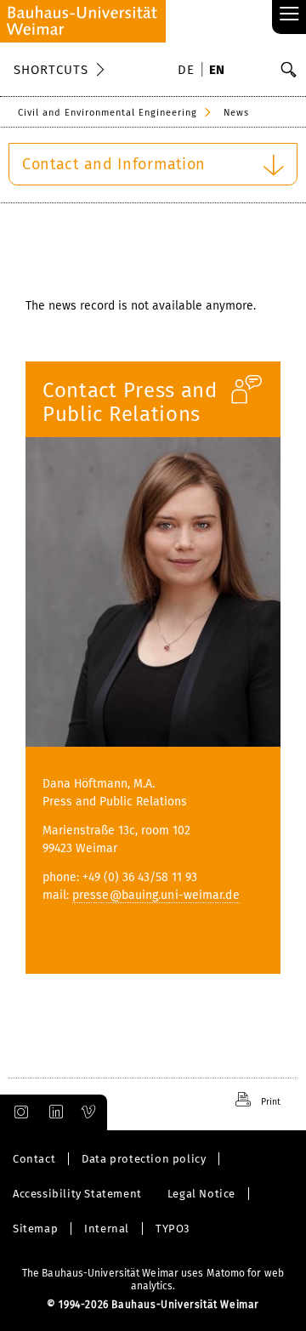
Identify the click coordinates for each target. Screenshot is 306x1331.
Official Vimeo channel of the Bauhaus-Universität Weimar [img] (89, 1112)
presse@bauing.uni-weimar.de (156, 895)
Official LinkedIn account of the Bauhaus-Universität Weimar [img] (53, 1112)
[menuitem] (188, 71)
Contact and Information (114, 164)
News (236, 112)
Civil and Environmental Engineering (107, 112)
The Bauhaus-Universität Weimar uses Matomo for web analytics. (153, 1279)
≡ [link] (289, 15)
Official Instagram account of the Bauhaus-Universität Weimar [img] (18, 1112)
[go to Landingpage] (83, 21)
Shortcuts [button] (51, 69)
